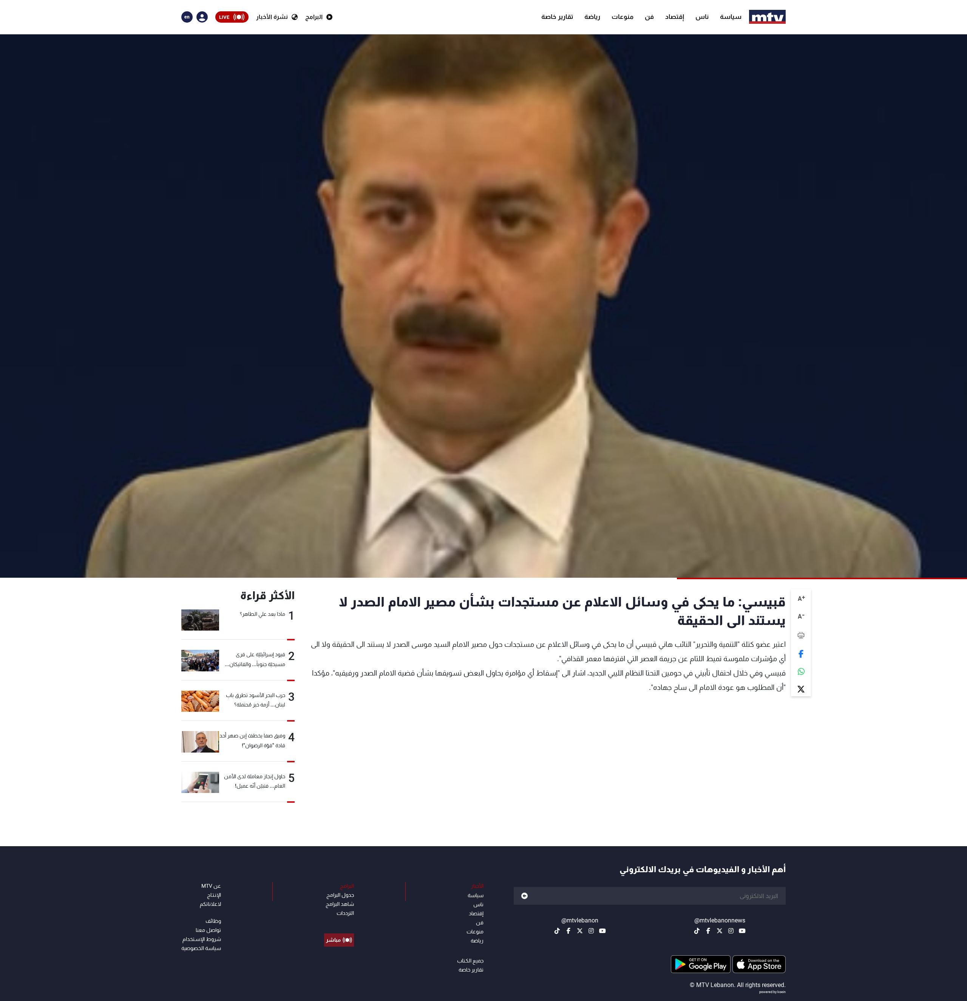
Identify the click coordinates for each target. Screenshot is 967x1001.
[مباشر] (339, 922)
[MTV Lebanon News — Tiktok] (697, 930)
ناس (702, 16)
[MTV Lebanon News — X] (719, 930)
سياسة (730, 16)
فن (649, 16)
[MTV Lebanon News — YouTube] (742, 930)
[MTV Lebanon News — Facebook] (708, 930)
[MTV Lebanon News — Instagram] (731, 930)
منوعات (622, 16)
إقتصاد (674, 16)
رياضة (592, 16)
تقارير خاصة (557, 16)
